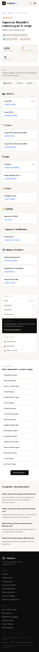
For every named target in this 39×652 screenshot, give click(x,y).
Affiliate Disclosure (25, 642)
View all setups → (19, 473)
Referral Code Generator (11, 599)
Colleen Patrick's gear (19, 442)
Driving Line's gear (19, 408)
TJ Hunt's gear (19, 458)
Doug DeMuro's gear (19, 375)
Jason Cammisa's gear (19, 447)
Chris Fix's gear (19, 403)
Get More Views (8, 620)
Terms (12, 642)
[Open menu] (35, 3)
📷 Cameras (8, 83)
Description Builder (9, 585)
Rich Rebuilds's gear (19, 431)
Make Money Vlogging (10, 617)
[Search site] (31, 3)
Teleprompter (7, 578)
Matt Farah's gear (19, 381)
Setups (10, 13)
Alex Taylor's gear (19, 464)
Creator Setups (7, 624)
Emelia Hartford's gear (19, 397)
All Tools (5, 574)
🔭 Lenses (19, 83)
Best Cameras (7, 613)
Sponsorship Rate (8, 592)
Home (3, 13)
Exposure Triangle (8, 596)
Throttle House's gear (19, 414)
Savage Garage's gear (19, 425)
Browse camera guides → (13, 330)
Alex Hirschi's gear (19, 419)
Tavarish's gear (19, 392)
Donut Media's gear (19, 436)
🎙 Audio (29, 83)
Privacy (5, 642)
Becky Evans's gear (19, 453)
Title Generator (7, 581)
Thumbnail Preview (8, 589)
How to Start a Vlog (9, 610)
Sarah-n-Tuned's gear (19, 386)
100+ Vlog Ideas (7, 628)
